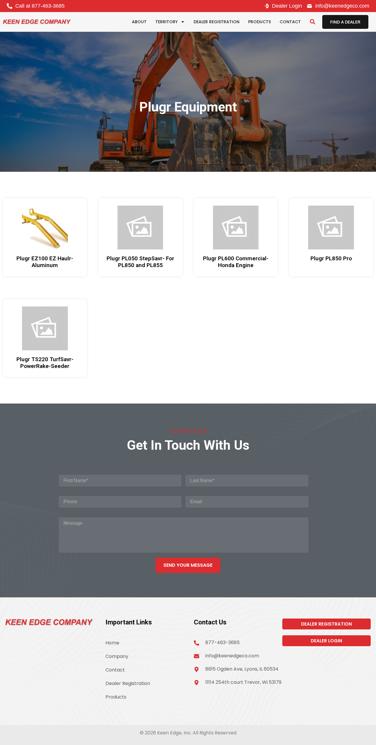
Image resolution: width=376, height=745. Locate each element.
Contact (290, 22)
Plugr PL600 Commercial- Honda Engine (235, 262)
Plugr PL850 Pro (331, 258)
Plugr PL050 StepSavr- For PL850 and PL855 (140, 262)
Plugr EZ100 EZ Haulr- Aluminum (44, 262)
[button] (312, 22)
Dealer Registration (216, 22)
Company (116, 656)
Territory (166, 22)
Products (259, 22)
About (139, 22)
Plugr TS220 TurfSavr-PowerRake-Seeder (44, 362)
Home (112, 642)
